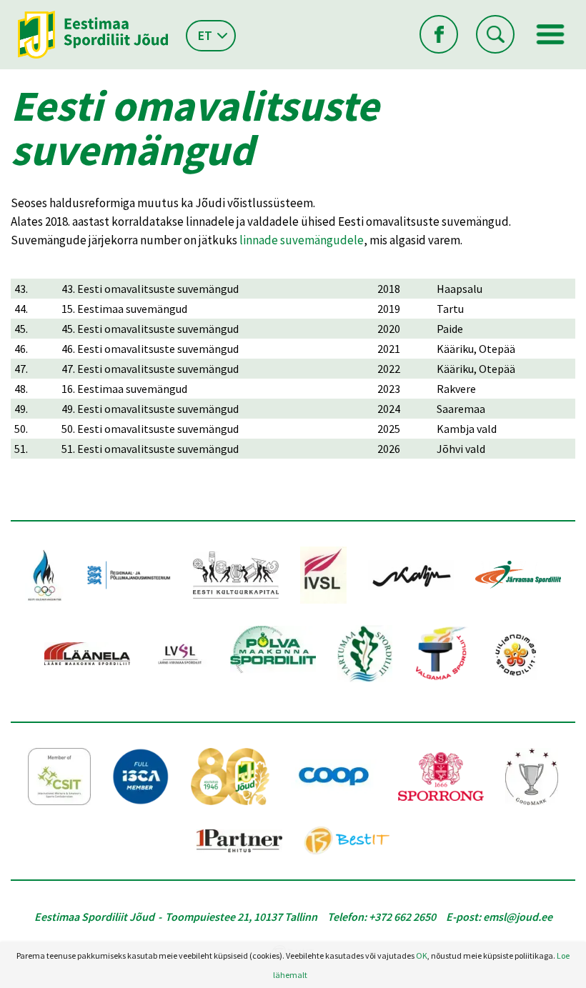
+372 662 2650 (402, 916)
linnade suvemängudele (301, 240)
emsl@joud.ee (517, 916)
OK (421, 955)
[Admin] (3, 9)
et (205, 35)
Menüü (550, 34)
